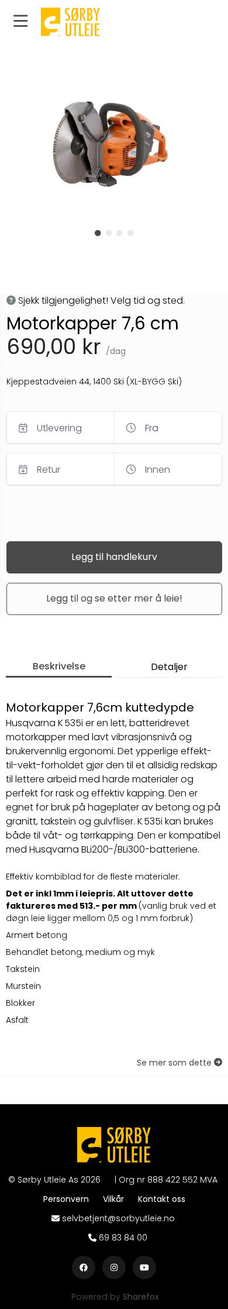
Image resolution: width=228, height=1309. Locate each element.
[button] (20, 22)
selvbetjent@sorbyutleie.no (118, 1218)
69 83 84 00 (123, 1237)
